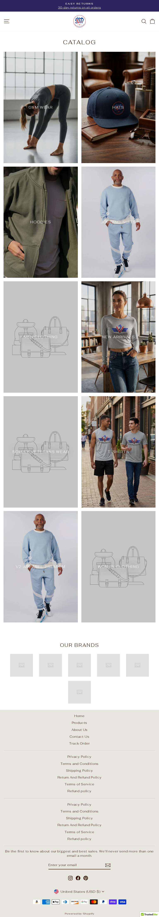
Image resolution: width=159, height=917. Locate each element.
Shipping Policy (79, 771)
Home (79, 716)
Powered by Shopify (79, 913)
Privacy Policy (79, 757)
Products (79, 723)
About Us (79, 730)
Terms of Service (79, 784)
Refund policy (79, 791)
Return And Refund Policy (80, 777)
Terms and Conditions (79, 764)
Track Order (79, 743)
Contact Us (79, 737)
